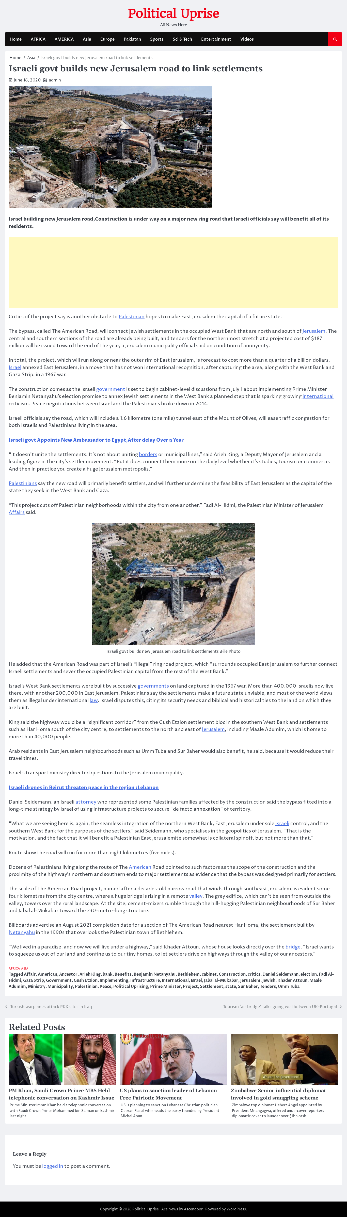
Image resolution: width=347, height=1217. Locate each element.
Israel (15, 367)
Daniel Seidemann (280, 974)
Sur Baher (248, 986)
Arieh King (90, 974)
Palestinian (132, 316)
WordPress (236, 1209)
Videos (247, 39)
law (94, 700)
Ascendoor (193, 1209)
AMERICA (64, 39)
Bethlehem (189, 974)
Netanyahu (22, 932)
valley (195, 896)
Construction (232, 974)
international (318, 396)
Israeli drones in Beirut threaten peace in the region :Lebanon (84, 787)
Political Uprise (173, 13)
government (110, 389)
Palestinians (23, 483)
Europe (107, 39)
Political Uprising (130, 986)
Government (59, 980)
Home (16, 39)
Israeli (282, 823)
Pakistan (132, 39)
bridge (293, 947)
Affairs (17, 512)
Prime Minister (165, 986)
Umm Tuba (288, 986)
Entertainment (216, 39)
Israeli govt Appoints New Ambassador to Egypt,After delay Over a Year (96, 440)
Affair (30, 974)
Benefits (123, 974)
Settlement (211, 986)
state (230, 986)
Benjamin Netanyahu (155, 974)
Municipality (60, 986)
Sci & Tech (182, 39)
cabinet (209, 974)
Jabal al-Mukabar (221, 980)
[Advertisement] (173, 272)
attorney (85, 802)
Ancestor (68, 974)
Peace (105, 986)
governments (153, 686)
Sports (157, 39)
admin (55, 80)
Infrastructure (145, 980)
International (175, 980)
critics (254, 974)
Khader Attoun (292, 980)
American (140, 867)
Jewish (268, 980)
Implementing (114, 980)
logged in (52, 1166)
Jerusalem (314, 331)
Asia (87, 39)
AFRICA (38, 39)
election (309, 974)
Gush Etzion (86, 980)
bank (108, 974)
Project (190, 986)
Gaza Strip (33, 980)
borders (148, 454)
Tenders (268, 986)
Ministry (36, 986)
